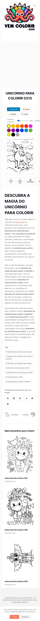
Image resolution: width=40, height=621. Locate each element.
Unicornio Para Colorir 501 (16, 478)
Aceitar (14, 617)
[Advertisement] (20, 62)
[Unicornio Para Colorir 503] (20, 557)
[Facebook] (8, 398)
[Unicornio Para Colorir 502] (20, 506)
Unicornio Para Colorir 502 (16, 530)
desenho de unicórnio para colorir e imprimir (19, 357)
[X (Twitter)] (14, 398)
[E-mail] (8, 404)
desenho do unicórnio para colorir (19, 363)
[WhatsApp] (32, 398)
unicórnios (20, 222)
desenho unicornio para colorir (17, 368)
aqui (16, 340)
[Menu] (34, 6)
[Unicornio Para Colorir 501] (20, 454)
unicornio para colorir (14, 377)
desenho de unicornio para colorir (19, 352)
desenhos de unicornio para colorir (19, 372)
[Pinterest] (20, 398)
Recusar (25, 617)
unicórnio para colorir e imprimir (18, 381)
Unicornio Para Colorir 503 (16, 581)
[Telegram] (26, 398)
